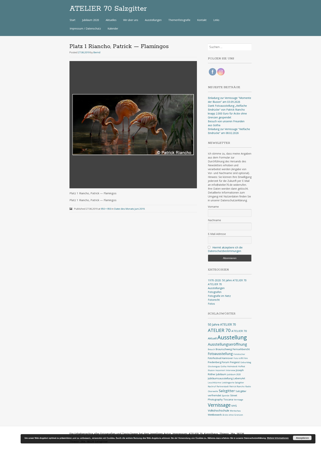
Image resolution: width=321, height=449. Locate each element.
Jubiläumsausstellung (220, 378)
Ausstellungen (153, 20)
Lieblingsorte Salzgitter (233, 382)
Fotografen (214, 292)
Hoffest (241, 366)
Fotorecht (214, 299)
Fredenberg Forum (218, 362)
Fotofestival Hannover (220, 358)
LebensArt (239, 378)
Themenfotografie (179, 20)
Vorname (213, 206)
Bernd (96, 52)
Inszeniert (220, 370)
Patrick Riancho (237, 386)
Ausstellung (232, 337)
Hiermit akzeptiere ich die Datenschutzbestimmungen (225, 249)
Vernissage (219, 405)
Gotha (223, 366)
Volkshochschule (218, 410)
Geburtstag (245, 362)
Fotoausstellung (220, 353)
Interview (230, 370)
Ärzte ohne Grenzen (233, 415)
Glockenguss (214, 366)
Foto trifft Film (241, 358)
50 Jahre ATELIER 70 (222, 324)
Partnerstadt (223, 386)
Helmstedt (232, 366)
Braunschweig (224, 349)
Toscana (228, 399)
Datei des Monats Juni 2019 (129, 208)
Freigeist (235, 362)
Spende (225, 395)
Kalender (113, 28)
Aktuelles (111, 20)
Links (216, 20)
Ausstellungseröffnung (227, 344)
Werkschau (235, 410)
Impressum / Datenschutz (85, 28)
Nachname (214, 220)
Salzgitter (227, 390)
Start (72, 20)
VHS (234, 405)
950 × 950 (106, 208)
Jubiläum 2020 (90, 20)
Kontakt (202, 20)
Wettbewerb (215, 414)
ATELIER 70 (215, 284)
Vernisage (238, 399)
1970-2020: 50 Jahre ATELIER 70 (227, 280)
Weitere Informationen (278, 438)
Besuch (211, 349)
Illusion (211, 370)
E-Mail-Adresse (217, 234)
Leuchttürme (214, 382)
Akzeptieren (302, 438)
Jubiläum (221, 374)
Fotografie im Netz (219, 296)
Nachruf (212, 386)
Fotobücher (239, 354)
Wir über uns (130, 20)
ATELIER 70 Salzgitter (108, 8)
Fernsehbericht (241, 349)
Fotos (211, 303)
